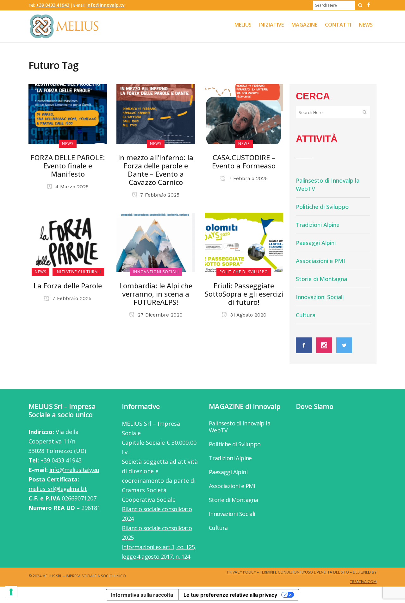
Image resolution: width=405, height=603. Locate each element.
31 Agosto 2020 (247, 315)
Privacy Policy (241, 572)
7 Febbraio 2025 (159, 195)
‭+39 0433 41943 (52, 5)
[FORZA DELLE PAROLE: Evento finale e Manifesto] (67, 113)
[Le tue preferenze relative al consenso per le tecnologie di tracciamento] (11, 592)
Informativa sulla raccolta (142, 595)
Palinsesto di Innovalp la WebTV (239, 427)
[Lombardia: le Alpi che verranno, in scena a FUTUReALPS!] (155, 242)
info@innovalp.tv (105, 5)
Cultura (305, 315)
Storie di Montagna (321, 279)
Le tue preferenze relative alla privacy (230, 595)
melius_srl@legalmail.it (57, 489)
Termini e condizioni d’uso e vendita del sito (304, 572)
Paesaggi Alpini (316, 243)
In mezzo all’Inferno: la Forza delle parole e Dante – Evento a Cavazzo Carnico (155, 170)
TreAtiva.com (363, 581)
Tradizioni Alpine (318, 225)
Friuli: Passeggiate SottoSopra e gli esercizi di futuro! (244, 294)
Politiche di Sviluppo (322, 206)
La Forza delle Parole (68, 285)
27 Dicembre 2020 (159, 315)
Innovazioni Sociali (320, 297)
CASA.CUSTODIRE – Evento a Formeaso (244, 161)
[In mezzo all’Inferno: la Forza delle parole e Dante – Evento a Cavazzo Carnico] (155, 113)
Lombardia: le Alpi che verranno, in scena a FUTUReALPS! (155, 294)
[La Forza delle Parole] (67, 242)
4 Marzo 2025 (71, 187)
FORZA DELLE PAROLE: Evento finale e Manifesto (68, 166)
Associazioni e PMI (320, 261)
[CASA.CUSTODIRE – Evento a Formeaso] (244, 113)
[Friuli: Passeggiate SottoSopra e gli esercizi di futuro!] (244, 242)
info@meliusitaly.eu (74, 470)
